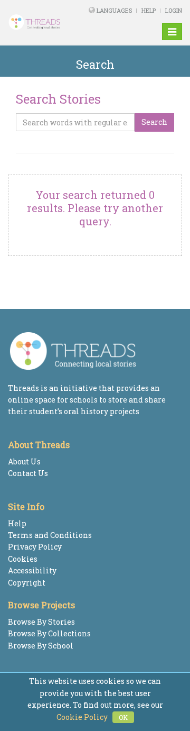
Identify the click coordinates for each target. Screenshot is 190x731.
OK (123, 717)
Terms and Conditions (50, 535)
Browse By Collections (49, 633)
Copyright (26, 583)
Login (173, 10)
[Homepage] (39, 22)
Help (148, 10)
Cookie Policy (82, 717)
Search (154, 122)
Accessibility (32, 570)
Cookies (22, 559)
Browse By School (40, 646)
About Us (24, 461)
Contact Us (28, 473)
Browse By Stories (41, 622)
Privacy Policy (35, 547)
